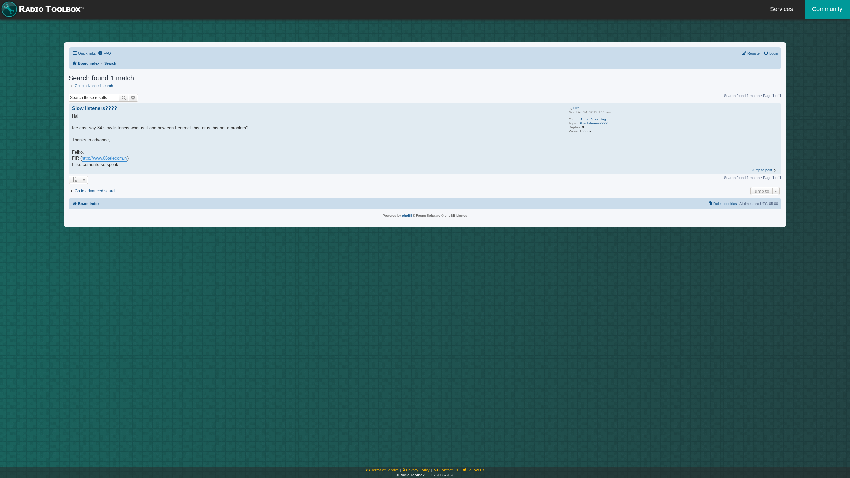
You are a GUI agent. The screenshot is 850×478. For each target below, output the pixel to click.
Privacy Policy (417, 469)
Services (781, 9)
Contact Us (448, 469)
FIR (576, 108)
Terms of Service (384, 469)
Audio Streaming (593, 119)
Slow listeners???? (593, 123)
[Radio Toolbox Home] (41, 9)
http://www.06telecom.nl (105, 158)
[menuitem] (104, 53)
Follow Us (475, 469)
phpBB (407, 215)
